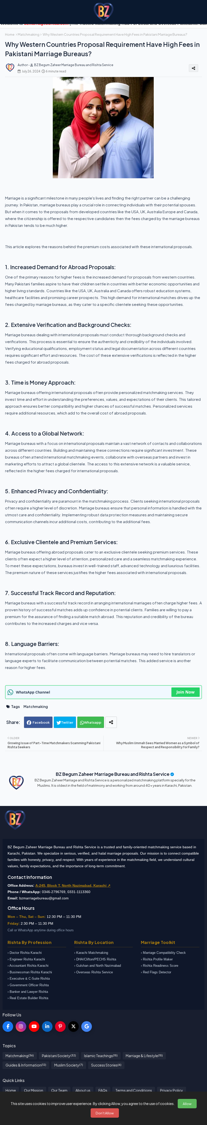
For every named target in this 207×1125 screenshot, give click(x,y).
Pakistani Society (59, 1055)
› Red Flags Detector (156, 972)
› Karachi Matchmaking (91, 953)
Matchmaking (28, 34)
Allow (187, 1103)
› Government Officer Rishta (28, 985)
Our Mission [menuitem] (33, 1090)
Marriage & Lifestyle (144, 1055)
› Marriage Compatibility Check (163, 953)
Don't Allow (105, 1113)
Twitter (67, 722)
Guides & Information (26, 1065)
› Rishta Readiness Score (159, 966)
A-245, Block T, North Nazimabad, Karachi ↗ (73, 885)
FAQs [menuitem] (102, 1090)
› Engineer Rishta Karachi (26, 959)
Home (9, 34)
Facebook (41, 722)
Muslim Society (68, 1065)
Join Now (185, 692)
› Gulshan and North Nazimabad (97, 966)
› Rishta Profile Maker (157, 959)
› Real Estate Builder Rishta (28, 998)
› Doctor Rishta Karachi (25, 953)
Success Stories (106, 1065)
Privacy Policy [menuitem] (171, 1090)
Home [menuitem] (11, 1090)
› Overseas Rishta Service (93, 972)
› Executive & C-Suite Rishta (29, 978)
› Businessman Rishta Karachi (30, 972)
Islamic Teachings (101, 1055)
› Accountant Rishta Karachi (28, 966)
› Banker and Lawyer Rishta (28, 992)
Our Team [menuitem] (59, 1090)
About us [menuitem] (82, 1090)
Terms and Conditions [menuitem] (133, 1090)
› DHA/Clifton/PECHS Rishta (95, 959)
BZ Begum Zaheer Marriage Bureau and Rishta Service (112, 774)
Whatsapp (92, 722)
